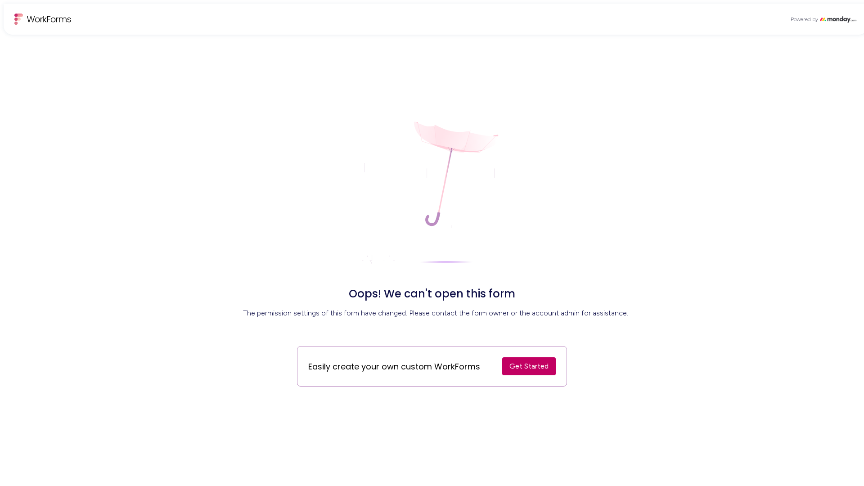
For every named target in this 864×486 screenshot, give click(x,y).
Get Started (529, 366)
